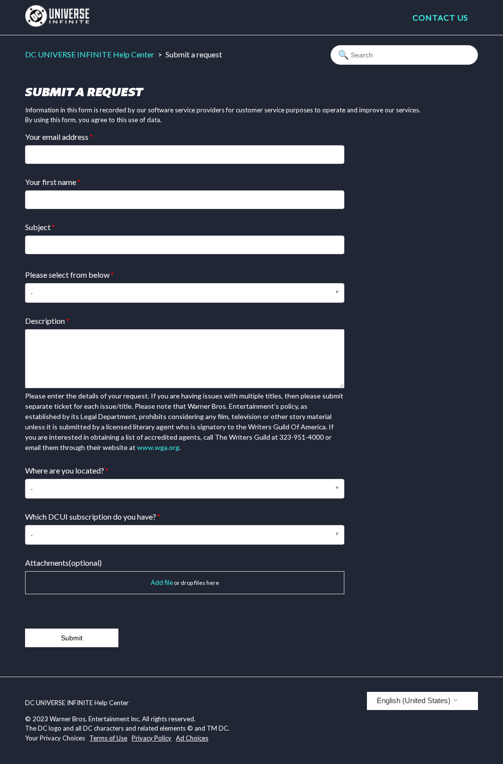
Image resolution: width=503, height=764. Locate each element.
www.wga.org (158, 447)
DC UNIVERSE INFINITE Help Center (89, 54)
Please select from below (67, 274)
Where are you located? (64, 470)
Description (45, 320)
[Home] (57, 23)
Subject (38, 227)
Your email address (56, 136)
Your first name (50, 181)
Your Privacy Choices (55, 738)
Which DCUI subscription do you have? (90, 516)
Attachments (63, 562)
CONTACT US (440, 17)
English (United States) (414, 700)
